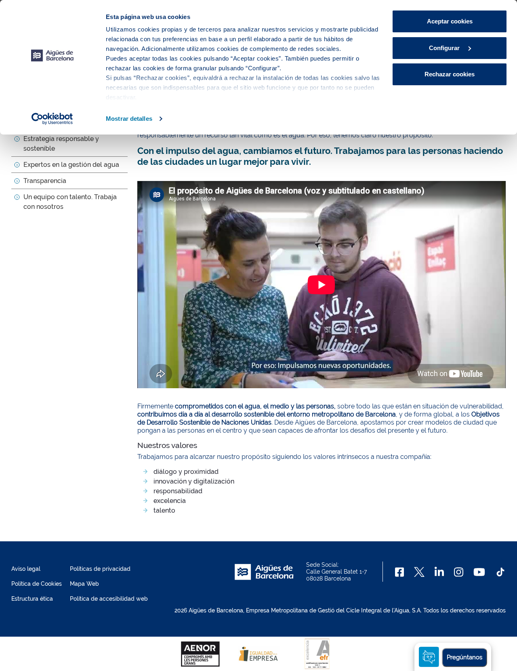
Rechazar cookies (450, 74)
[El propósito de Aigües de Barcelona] (321, 284)
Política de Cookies (36, 584)
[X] (419, 572)
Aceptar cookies (450, 21)
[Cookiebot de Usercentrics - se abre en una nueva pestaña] (52, 119)
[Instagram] (458, 572)
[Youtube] (479, 572)
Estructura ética (32, 598)
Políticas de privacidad (100, 569)
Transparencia (44, 181)
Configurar (445, 47)
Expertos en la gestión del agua (71, 164)
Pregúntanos (464, 657)
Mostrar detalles (129, 118)
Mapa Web (84, 584)
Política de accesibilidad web (109, 598)
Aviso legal (25, 569)
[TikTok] (500, 572)
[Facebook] (399, 572)
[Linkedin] (439, 572)
